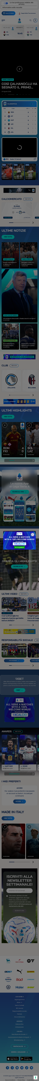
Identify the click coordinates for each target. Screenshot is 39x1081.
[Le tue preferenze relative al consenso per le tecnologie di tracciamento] (35, 1077)
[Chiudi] (32, 534)
